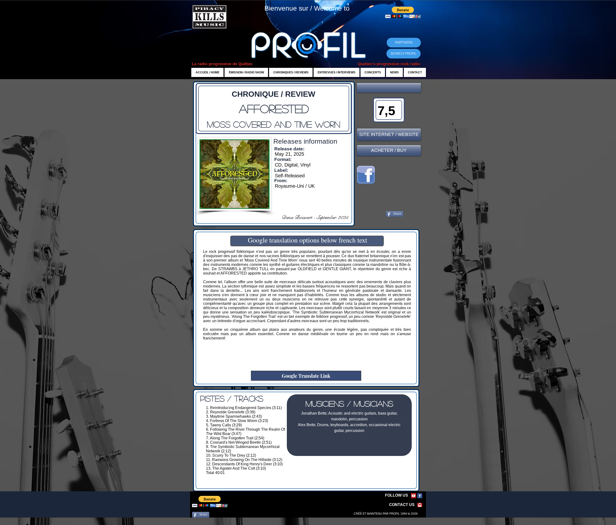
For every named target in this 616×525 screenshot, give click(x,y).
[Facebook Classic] (419, 495)
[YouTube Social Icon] (413, 495)
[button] (389, 88)
